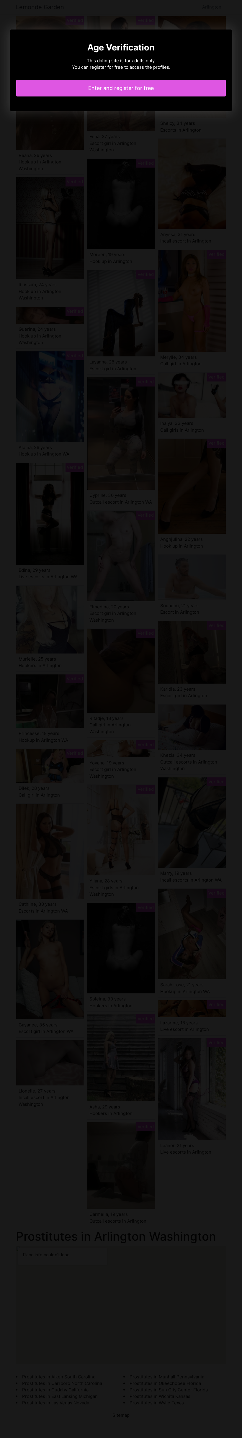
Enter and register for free (121, 88)
